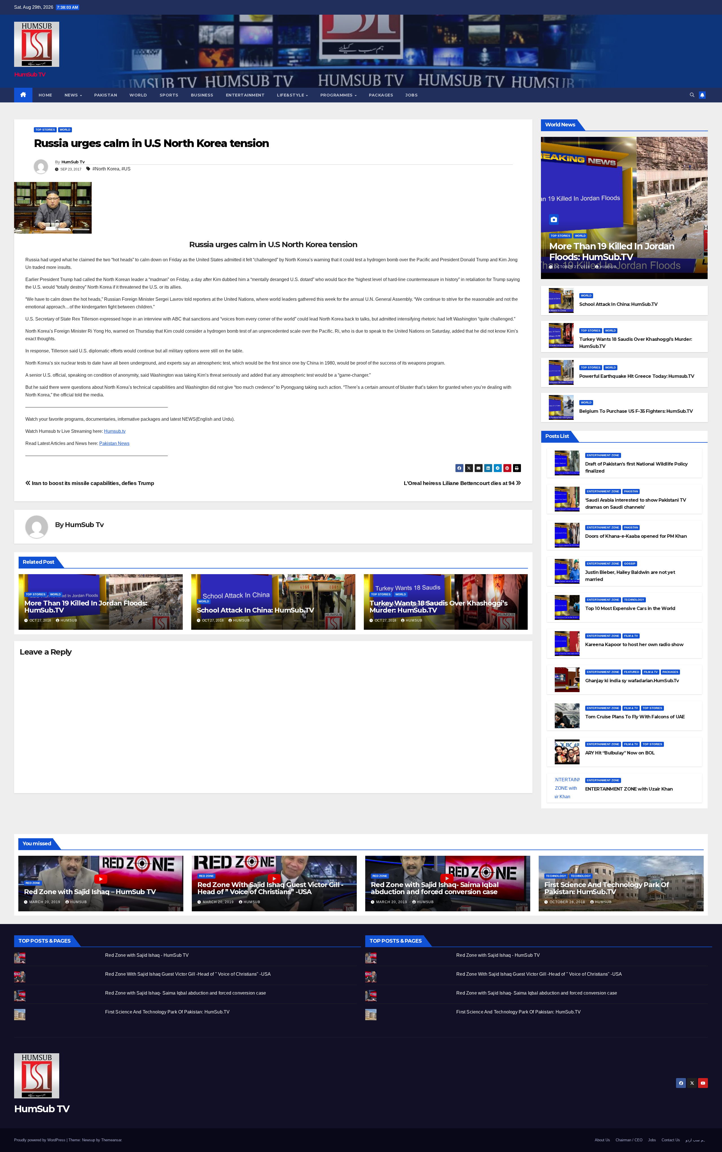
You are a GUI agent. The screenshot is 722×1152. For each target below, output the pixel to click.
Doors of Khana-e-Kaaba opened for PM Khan (636, 536)
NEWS (72, 95)
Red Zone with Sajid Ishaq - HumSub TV (147, 955)
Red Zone (33, 883)
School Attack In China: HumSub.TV (255, 610)
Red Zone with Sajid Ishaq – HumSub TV (90, 892)
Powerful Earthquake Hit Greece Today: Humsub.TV (636, 376)
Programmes (337, 95)
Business (202, 95)
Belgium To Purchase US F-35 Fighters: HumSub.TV (636, 411)
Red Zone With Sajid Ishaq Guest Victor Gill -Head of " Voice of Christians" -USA (188, 974)
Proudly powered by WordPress (40, 1140)
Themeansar (111, 1140)
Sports (169, 95)
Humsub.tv (115, 431)
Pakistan (105, 95)
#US (126, 168)
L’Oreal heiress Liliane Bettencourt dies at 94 (460, 483)
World (138, 95)
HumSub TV (29, 74)
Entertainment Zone (603, 455)
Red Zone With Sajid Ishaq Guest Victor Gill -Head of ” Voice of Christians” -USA (270, 888)
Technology (634, 599)
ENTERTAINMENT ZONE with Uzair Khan (629, 789)
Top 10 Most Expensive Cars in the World (630, 608)
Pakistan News (114, 443)
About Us (602, 1140)
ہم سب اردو (696, 1140)
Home (45, 95)
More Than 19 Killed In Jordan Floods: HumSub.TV (85, 606)
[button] (692, 95)
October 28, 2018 (568, 902)
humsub (69, 620)
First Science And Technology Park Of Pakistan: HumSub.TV (606, 888)
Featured (631, 671)
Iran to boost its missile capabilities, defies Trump (92, 483)
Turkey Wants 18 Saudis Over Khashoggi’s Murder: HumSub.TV (438, 606)
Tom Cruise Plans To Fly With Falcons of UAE (635, 716)
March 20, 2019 (45, 902)
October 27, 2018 (572, 267)
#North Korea (106, 168)
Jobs (412, 95)
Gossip (629, 563)
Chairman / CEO (629, 1140)
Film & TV (631, 635)
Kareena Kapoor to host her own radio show (634, 644)
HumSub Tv (73, 161)
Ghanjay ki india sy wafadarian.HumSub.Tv (632, 680)
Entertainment (245, 95)
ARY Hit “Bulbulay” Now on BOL (620, 753)
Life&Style (291, 95)
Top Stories (45, 129)
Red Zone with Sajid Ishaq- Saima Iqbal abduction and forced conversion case (434, 888)
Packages (381, 95)
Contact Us (671, 1140)
